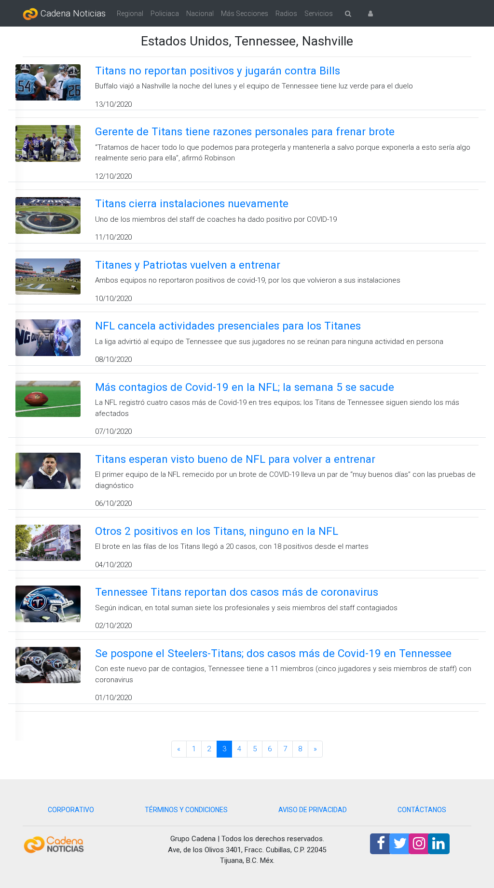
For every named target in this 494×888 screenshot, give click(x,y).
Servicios (318, 13)
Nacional (200, 13)
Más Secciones (244, 13)
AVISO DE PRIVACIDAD (312, 810)
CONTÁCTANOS (422, 810)
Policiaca (165, 13)
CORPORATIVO (71, 810)
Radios (286, 13)
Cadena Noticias (72, 13)
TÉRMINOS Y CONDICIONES (186, 810)
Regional (130, 13)
